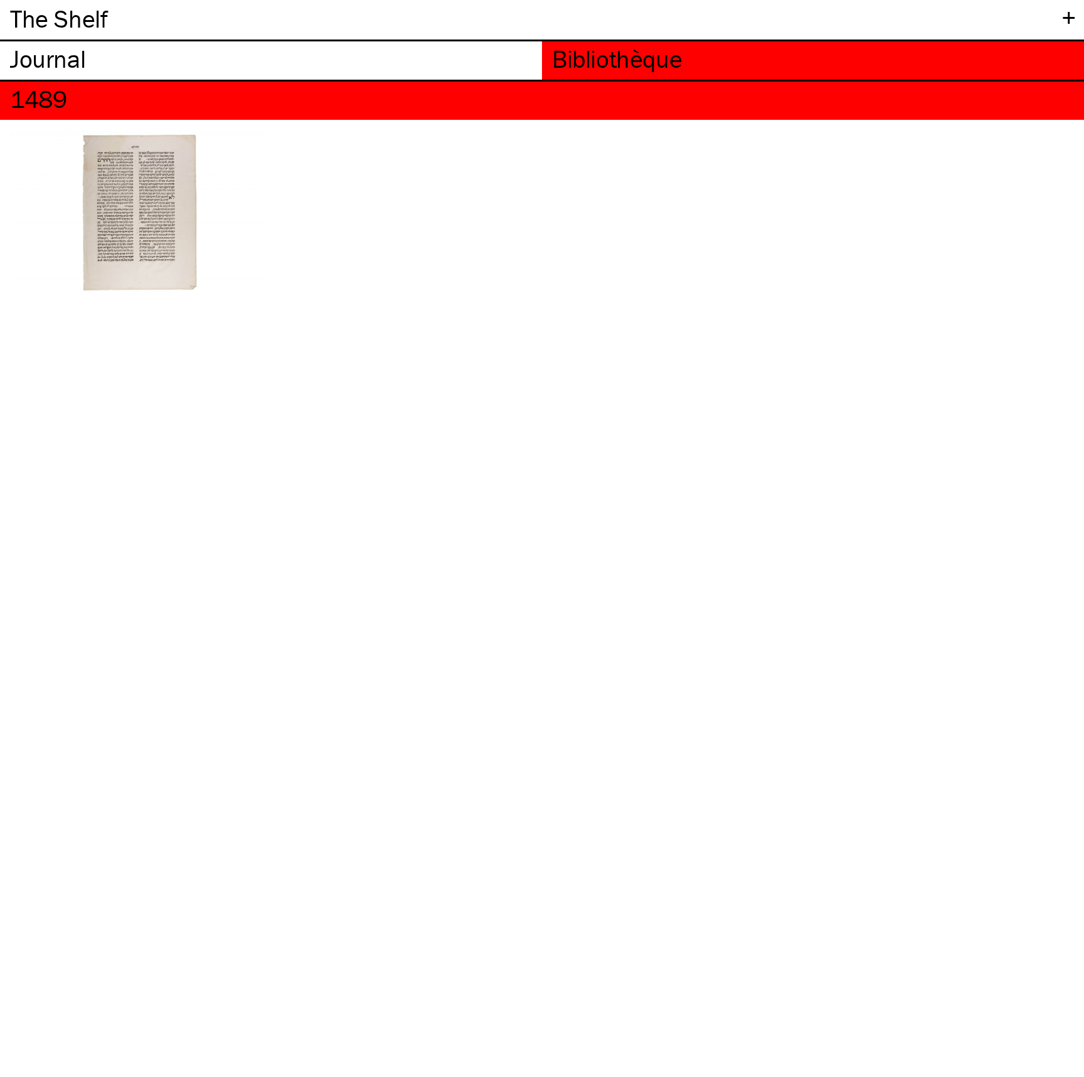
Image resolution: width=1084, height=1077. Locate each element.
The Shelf (58, 18)
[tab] (271, 60)
